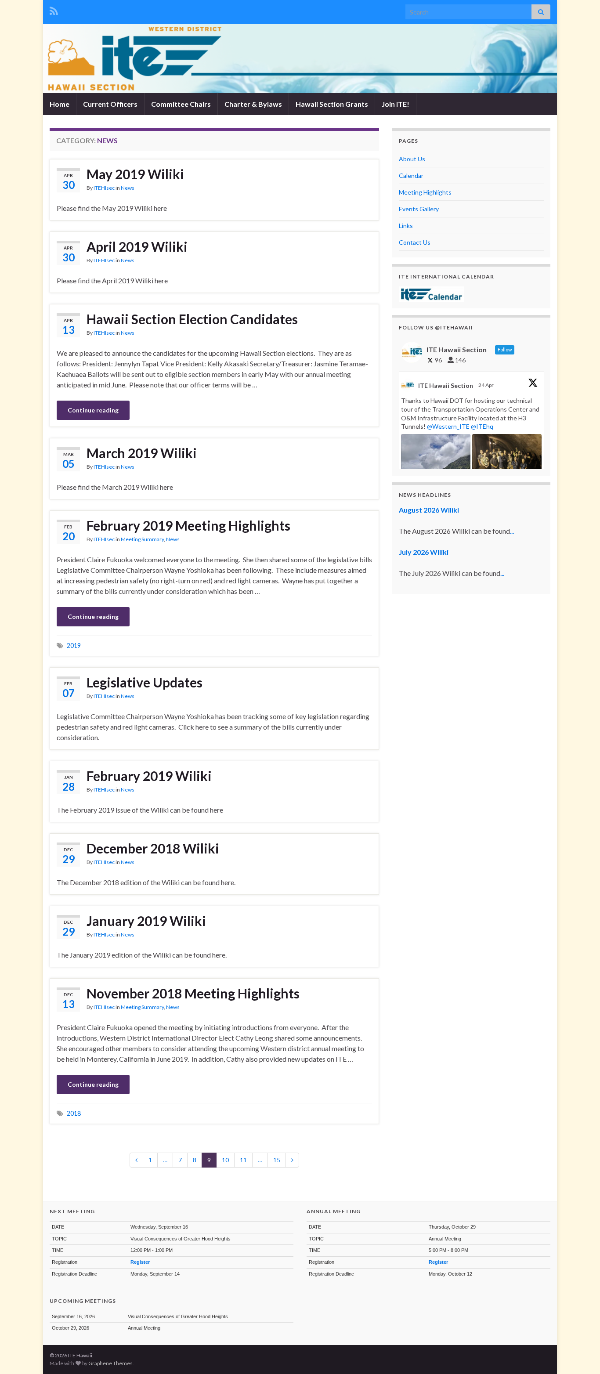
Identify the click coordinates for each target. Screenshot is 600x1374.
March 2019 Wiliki (142, 453)
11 (243, 1160)
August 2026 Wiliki (429, 510)
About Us (412, 159)
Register (140, 1262)
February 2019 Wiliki (149, 776)
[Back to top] (580, 1354)
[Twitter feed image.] (507, 460)
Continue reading (93, 410)
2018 (74, 1113)
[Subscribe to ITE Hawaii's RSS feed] (54, 9)
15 (276, 1160)
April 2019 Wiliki (137, 246)
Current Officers (110, 104)
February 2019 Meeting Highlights (188, 525)
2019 (74, 645)
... (512, 531)
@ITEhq (482, 426)
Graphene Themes (110, 1363)
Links (406, 225)
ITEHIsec (104, 187)
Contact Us (414, 242)
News (127, 187)
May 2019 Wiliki (135, 174)
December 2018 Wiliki (153, 848)
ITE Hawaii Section (445, 385)
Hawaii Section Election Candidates (192, 319)
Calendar (411, 175)
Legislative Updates (144, 682)
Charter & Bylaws (253, 104)
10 (225, 1160)
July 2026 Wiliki (423, 552)
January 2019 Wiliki (146, 921)
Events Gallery (419, 209)
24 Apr (486, 385)
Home (59, 104)
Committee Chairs (181, 104)
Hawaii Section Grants (332, 104)
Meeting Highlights (425, 192)
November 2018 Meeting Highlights (193, 993)
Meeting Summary (142, 539)
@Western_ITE (448, 426)
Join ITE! (395, 104)
